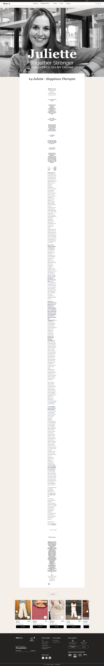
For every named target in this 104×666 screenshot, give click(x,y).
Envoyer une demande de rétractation (46, 648)
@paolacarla (51, 104)
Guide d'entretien (45, 642)
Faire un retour (44, 643)
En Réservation (45, 3)
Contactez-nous (45, 645)
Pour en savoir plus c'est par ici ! (52, 571)
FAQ (42, 640)
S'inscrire (33, 650)
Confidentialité (57, 664)
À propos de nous (56, 642)
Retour (53, 594)
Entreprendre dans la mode (52, 141)
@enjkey (51, 126)
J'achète (23, 626)
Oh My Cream (51, 172)
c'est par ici (53, 524)
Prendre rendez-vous (72, 647)
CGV (45, 664)
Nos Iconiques (55, 640)
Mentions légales (50, 664)
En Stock (35, 3)
